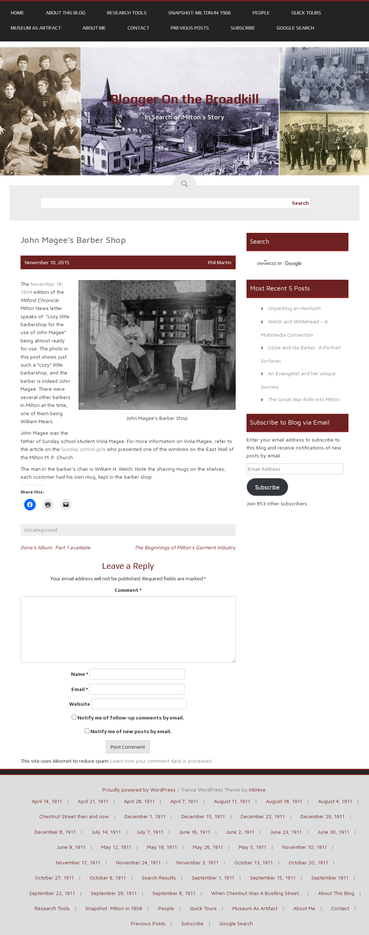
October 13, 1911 (253, 862)
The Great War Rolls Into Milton (303, 399)
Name (79, 674)
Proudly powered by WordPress (138, 789)
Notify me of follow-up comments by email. (130, 718)
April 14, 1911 (47, 801)
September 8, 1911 (173, 893)
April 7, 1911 (184, 801)
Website (79, 704)
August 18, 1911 (284, 801)
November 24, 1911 (138, 862)
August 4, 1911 (335, 801)
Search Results (159, 877)
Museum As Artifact (36, 28)
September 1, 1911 (213, 877)
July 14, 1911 (106, 832)
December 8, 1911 (55, 832)
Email (79, 689)
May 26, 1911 (208, 847)
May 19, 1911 (162, 847)
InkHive (257, 789)
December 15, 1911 (203, 816)
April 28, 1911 (139, 801)
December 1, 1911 (145, 816)
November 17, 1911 (78, 862)
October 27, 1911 (54, 877)
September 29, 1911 (114, 893)
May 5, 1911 (252, 847)
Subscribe (243, 28)
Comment (128, 590)
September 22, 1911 (52, 893)
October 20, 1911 (308, 862)
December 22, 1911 (263, 816)
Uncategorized (40, 530)
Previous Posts (190, 28)
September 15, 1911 (272, 877)
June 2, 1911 (240, 832)
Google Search (295, 28)
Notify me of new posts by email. (131, 731)
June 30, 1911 (333, 832)
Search (300, 203)
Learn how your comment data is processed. (161, 761)
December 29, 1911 (322, 816)
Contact (138, 28)
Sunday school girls (83, 449)
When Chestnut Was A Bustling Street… (256, 893)
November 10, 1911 (304, 847)
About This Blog (65, 12)
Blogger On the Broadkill (184, 98)
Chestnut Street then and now (74, 816)
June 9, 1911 (71, 847)
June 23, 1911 (286, 832)
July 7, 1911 (150, 832)
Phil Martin (219, 262)
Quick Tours (306, 12)
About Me (94, 28)
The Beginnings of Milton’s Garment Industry (185, 547)
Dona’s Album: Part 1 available (55, 547)
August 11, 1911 (232, 801)
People (261, 12)
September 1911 (329, 877)
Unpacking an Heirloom (294, 308)
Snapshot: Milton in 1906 (199, 12)
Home (17, 12)
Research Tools (127, 12)
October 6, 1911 (108, 877)
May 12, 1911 (116, 847)
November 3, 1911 (197, 862)
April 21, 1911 (93, 801)
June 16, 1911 (194, 832)
